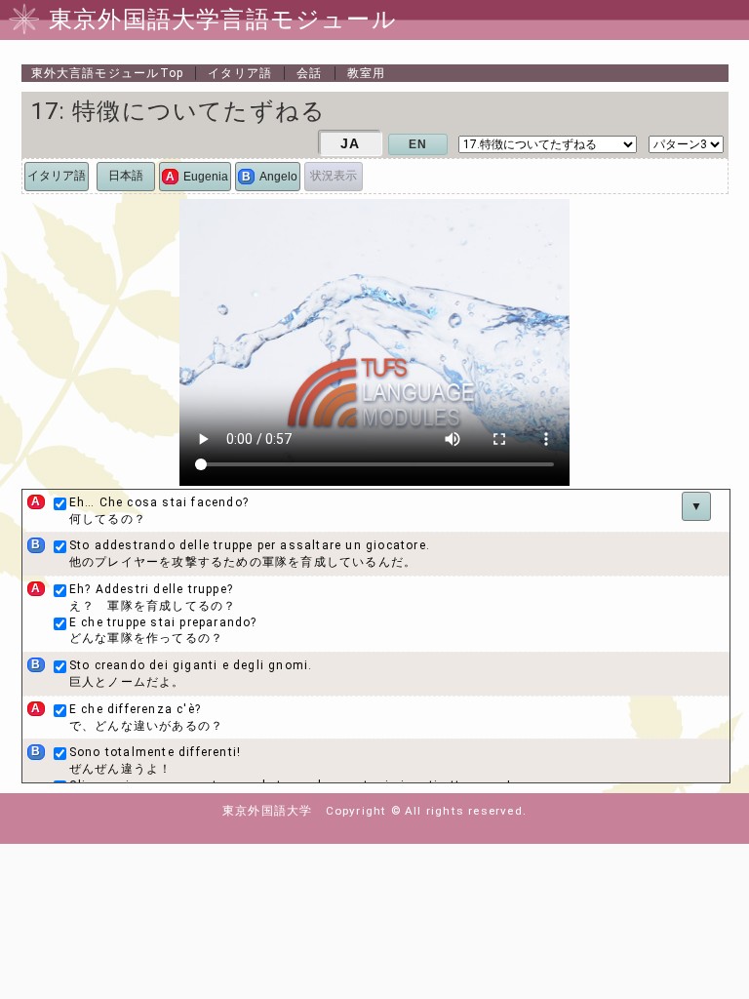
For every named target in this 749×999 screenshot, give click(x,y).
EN (418, 144)
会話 (309, 73)
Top (107, 73)
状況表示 (333, 175)
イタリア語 (240, 73)
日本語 (125, 175)
